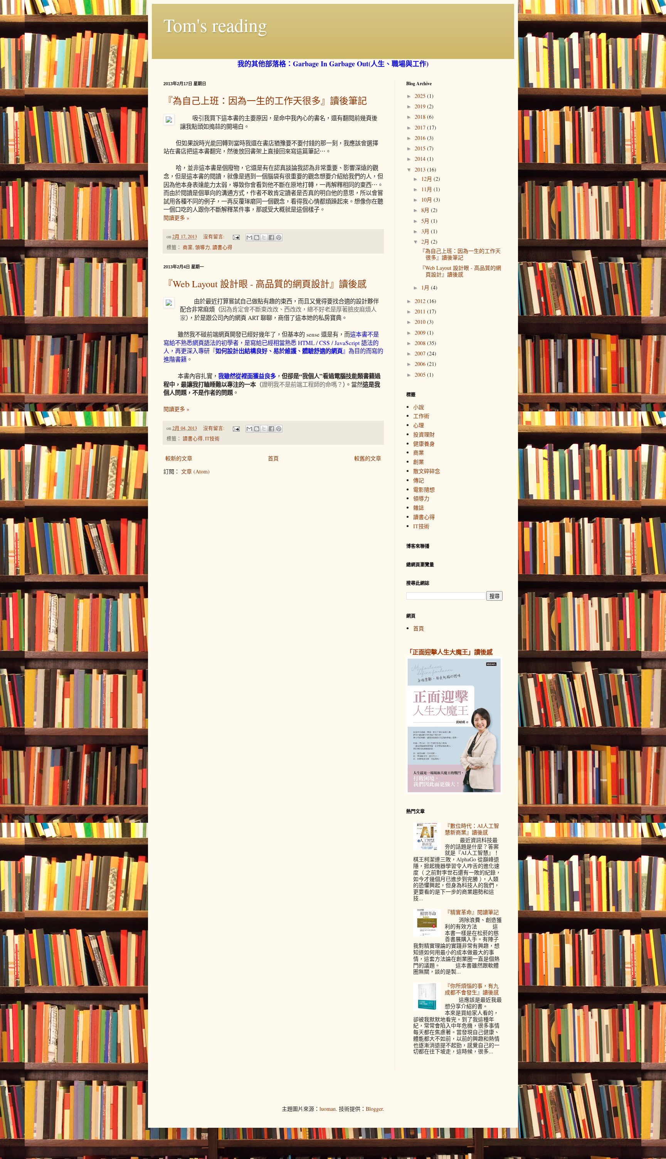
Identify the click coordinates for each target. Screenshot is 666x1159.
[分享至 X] (264, 237)
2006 (421, 363)
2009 (421, 332)
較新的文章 (178, 458)
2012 (421, 301)
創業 (418, 461)
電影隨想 (424, 489)
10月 (427, 199)
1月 (426, 287)
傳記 (418, 480)
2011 (421, 311)
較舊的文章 (367, 458)
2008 (421, 343)
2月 (426, 241)
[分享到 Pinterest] (279, 237)
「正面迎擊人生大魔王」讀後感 (449, 652)
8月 (426, 210)
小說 (418, 407)
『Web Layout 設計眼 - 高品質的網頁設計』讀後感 (265, 284)
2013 (421, 169)
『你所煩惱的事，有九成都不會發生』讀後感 (472, 989)
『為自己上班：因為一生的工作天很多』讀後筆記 (265, 100)
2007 (421, 353)
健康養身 (424, 443)
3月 (426, 231)
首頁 (273, 458)
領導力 (202, 247)
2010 (421, 321)
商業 (188, 247)
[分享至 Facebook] (271, 237)
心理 (418, 425)
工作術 (421, 415)
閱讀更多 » (176, 217)
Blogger (374, 1108)
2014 (421, 158)
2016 (421, 138)
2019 (421, 106)
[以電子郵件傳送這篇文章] (249, 237)
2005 (421, 374)
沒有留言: (214, 236)
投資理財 (424, 434)
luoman (328, 1108)
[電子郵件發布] (235, 236)
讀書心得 (222, 247)
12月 (427, 178)
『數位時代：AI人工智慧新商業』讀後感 (472, 829)
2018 (421, 116)
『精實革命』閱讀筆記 (472, 912)
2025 (421, 95)
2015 (421, 148)
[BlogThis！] (257, 237)
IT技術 (212, 438)
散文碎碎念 (426, 471)
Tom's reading (215, 24)
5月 (426, 220)
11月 (427, 189)
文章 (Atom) (195, 471)
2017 (421, 127)
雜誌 (418, 507)
